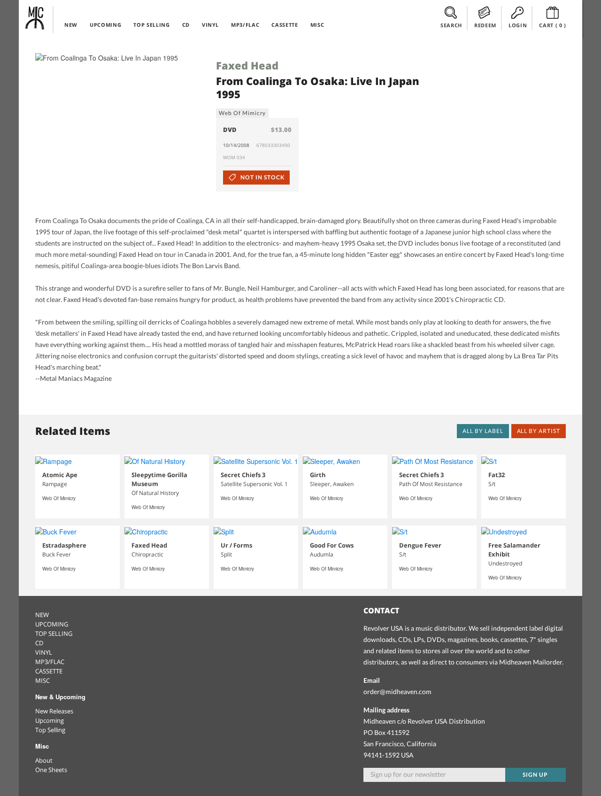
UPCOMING (105, 24)
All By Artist (538, 430)
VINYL (210, 24)
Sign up (535, 774)
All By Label (482, 430)
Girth (318, 475)
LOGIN (518, 25)
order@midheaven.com (397, 692)
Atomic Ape (59, 475)
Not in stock (261, 177)
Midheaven (35, 18)
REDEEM (485, 25)
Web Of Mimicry (242, 112)
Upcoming (49, 720)
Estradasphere (64, 545)
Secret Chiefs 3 (243, 475)
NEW (70, 24)
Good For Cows (332, 545)
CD (186, 24)
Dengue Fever (420, 545)
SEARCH (451, 25)
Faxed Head (247, 65)
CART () (552, 25)
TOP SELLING (151, 24)
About (44, 760)
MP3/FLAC (245, 24)
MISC (317, 24)
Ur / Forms (236, 545)
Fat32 (496, 475)
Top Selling (50, 730)
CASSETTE (284, 24)
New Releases (54, 711)
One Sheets (51, 769)
